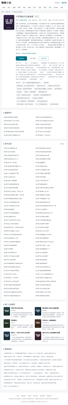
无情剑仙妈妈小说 (38, 373)
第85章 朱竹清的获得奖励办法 (44, 117)
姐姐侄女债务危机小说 (50, 353)
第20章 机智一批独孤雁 (10, 180)
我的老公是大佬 (41, 85)
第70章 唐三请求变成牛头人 (43, 267)
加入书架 (33, 58)
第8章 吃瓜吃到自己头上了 (11, 159)
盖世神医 (46, 82)
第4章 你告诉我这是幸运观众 (44, 151)
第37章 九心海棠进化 (41, 209)
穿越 (14, 7)
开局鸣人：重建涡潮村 (30, 92)
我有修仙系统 (36, 383)
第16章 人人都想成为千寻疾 (11, 173)
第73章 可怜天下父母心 (10, 274)
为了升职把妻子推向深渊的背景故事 (13, 360)
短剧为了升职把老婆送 (31, 376)
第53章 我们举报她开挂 (42, 238)
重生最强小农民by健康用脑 (50, 308)
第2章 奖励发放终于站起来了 (44, 148)
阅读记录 (57, 2)
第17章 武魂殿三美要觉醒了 (43, 173)
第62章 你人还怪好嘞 (41, 252)
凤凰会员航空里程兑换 (20, 383)
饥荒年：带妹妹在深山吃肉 (24, 95)
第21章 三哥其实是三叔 (42, 180)
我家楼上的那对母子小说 (55, 379)
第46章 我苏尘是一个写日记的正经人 (14, 227)
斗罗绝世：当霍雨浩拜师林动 (24, 88)
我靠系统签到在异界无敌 (23, 98)
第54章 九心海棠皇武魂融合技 (12, 241)
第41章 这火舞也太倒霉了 (43, 216)
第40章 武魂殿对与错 (10, 216)
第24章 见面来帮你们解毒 (11, 187)
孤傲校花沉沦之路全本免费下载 (55, 376)
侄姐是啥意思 (49, 356)
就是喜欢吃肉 (23, 20)
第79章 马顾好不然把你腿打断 (44, 128)
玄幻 (9, 7)
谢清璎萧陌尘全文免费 (42, 379)
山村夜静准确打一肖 (9, 353)
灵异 (39, 7)
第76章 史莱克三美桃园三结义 (12, 135)
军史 (24, 7)
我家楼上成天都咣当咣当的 (10, 373)
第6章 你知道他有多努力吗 (11, 155)
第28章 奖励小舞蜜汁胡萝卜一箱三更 (14, 195)
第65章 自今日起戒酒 (9, 259)
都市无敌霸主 (58, 88)
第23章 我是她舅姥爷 (41, 184)
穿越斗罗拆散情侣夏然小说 (10, 366)
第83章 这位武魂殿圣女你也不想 (45, 120)
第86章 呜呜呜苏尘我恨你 (29, 53)
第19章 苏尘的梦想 (41, 177)
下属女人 (46, 373)
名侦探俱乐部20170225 (29, 379)
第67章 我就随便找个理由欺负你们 (13, 263)
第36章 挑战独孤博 (9, 209)
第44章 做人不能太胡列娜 (11, 223)
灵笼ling (43, 356)
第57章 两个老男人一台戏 (43, 245)
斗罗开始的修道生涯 (42, 101)
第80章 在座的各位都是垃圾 (11, 128)
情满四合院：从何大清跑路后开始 (25, 85)
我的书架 (64, 2)
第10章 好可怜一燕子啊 (10, 162)
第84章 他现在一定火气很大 (11, 120)
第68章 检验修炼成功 (41, 263)
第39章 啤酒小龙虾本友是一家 (44, 213)
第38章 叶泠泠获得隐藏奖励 (11, 213)
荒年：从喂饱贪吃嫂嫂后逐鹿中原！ (32, 82)
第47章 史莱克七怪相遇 (42, 227)
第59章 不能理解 (8, 249)
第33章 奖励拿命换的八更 (43, 202)
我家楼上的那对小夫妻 (9, 356)
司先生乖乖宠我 (54, 104)
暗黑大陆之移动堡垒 (17, 308)
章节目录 (43, 58)
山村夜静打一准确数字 (36, 366)
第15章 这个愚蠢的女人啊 (43, 169)
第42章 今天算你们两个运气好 (12, 220)
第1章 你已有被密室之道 (10, 148)
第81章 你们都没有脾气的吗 (43, 124)
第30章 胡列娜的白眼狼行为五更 (13, 198)
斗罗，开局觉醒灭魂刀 (41, 104)
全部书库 (23, 395)
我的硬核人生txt (47, 366)
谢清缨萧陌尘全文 (8, 376)
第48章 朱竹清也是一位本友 (11, 231)
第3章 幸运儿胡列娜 (9, 151)
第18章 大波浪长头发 (9, 177)
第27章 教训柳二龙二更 (42, 191)
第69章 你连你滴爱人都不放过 (12, 267)
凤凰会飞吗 (40, 353)
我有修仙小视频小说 (19, 376)
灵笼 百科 (29, 383)
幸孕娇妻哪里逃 (27, 356)
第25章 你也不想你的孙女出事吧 (44, 187)
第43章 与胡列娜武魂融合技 (43, 220)
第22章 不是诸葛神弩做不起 (11, 184)
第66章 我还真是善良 (41, 259)
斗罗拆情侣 (15, 363)
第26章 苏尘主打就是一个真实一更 (13, 191)
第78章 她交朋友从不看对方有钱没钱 (14, 131)
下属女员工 (19, 356)
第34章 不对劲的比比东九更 (11, 205)
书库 (61, 7)
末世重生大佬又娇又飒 (53, 85)
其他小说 (8, 12)
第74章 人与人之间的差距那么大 (44, 274)
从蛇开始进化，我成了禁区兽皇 (25, 104)
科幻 (34, 7)
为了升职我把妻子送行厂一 (25, 373)
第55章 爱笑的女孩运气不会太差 (44, 241)
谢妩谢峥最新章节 (8, 383)
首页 (3, 7)
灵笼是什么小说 (32, 353)
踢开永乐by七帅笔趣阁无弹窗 (51, 332)
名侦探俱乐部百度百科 (45, 360)
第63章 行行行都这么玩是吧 (11, 256)
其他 (45, 7)
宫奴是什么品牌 (20, 369)
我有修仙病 (34, 363)
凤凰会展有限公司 (54, 373)
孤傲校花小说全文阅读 (44, 363)
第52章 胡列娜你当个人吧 (11, 238)
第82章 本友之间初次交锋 (11, 124)
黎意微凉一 (14, 320)
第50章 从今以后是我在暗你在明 (13, 234)
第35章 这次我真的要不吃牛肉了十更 (46, 205)
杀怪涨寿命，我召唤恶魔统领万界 (42, 95)
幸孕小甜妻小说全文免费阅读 (30, 360)
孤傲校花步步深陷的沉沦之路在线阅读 (34, 369)
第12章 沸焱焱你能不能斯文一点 (13, 166)
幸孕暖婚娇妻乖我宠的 (21, 353)
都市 (19, 7)
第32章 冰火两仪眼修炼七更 (11, 202)
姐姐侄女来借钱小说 (24, 366)
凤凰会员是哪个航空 (58, 366)
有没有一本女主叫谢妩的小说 (11, 386)
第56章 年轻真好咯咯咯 (10, 245)
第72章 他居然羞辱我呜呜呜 (43, 270)
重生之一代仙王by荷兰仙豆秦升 (20, 332)
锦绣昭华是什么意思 (51, 369)
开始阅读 (21, 58)
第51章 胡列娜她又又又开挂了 (44, 234)
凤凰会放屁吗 (7, 363)
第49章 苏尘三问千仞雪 (42, 231)
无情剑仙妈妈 (41, 376)
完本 (50, 7)
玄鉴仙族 (19, 92)
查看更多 (62, 143)
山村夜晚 (19, 379)
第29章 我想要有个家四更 (43, 195)
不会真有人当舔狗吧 (37, 98)
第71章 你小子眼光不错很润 (11, 270)
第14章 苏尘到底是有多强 (11, 169)
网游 (29, 7)
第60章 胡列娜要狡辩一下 (43, 249)
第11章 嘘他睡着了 (41, 162)
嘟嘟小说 (6, 2)
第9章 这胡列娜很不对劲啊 (43, 159)
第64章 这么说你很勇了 (42, 256)
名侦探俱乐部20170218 (10, 379)
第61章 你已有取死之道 (10, 252)
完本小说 (35, 395)
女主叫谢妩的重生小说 (24, 363)
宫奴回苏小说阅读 (56, 360)
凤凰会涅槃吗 (36, 356)
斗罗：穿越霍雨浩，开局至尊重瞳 (25, 101)
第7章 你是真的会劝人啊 (42, 155)
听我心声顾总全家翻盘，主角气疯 (43, 88)
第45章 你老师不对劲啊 (42, 223)
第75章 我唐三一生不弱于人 (43, 135)
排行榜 (56, 7)
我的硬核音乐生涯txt (9, 369)
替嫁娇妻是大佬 (43, 92)
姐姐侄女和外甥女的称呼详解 (48, 383)
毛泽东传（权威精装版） (49, 320)
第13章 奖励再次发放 (41, 166)
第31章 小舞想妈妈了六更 (43, 198)
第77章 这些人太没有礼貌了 (43, 131)
